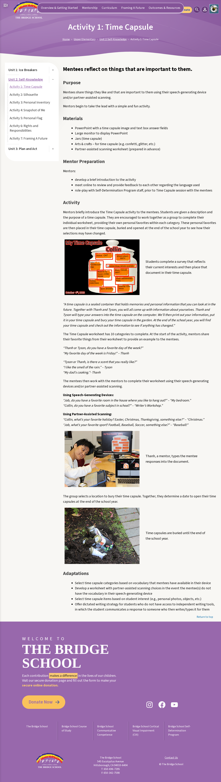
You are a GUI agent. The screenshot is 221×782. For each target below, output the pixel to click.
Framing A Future (133, 8)
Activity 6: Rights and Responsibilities (24, 128)
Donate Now (41, 702)
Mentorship (90, 8)
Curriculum (109, 8)
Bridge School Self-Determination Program (179, 731)
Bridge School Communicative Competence (106, 731)
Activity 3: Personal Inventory (30, 102)
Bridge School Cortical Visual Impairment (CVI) (146, 731)
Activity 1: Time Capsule (26, 87)
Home (66, 39)
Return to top (205, 617)
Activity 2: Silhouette (24, 94)
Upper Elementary (84, 39)
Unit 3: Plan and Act (22, 148)
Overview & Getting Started (59, 8)
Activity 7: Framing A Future (28, 138)
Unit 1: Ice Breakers (22, 70)
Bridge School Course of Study (74, 728)
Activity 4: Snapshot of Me (27, 110)
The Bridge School (37, 726)
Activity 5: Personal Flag (26, 118)
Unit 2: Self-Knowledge (113, 39)
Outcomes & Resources (164, 8)
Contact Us (171, 758)
